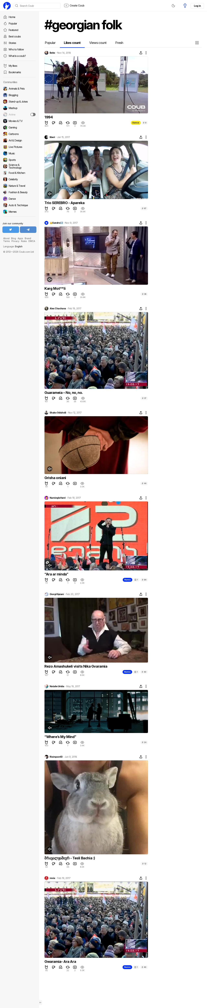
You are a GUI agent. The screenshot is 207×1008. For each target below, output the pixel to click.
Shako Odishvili (58, 413)
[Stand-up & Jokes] (19, 101)
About (6, 238)
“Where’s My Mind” (60, 737)
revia (52, 878)
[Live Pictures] (19, 147)
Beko (52, 53)
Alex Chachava (58, 308)
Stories (12, 43)
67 (144, 208)
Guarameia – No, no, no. (63, 392)
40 (144, 671)
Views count (97, 43)
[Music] (19, 153)
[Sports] (19, 160)
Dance (135, 122)
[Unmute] (49, 193)
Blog (13, 238)
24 (144, 742)
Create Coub (77, 5)
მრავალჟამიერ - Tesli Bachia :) (69, 858)
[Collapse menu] (40, 1002)
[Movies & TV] (19, 121)
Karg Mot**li (54, 288)
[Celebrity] (19, 179)
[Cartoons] (19, 134)
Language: (12, 246)
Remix (127, 579)
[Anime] (19, 114)
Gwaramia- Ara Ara (60, 961)
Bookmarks (15, 72)
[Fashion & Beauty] (19, 192)
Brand (28, 238)
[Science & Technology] (19, 166)
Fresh (119, 43)
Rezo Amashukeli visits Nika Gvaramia (75, 666)
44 (144, 483)
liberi (52, 137)
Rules (24, 241)
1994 (48, 117)
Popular (13, 23)
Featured (13, 30)
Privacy (15, 241)
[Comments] (61, 123)
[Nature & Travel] (19, 186)
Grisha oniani (55, 478)
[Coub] (7, 5)
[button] (197, 43)
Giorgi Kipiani (57, 594)
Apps (20, 238)
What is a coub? (17, 55)
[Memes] (19, 211)
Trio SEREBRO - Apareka (64, 203)
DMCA (31, 241)
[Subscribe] (33, 114)
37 (144, 398)
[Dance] (19, 198)
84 (144, 579)
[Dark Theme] (173, 5)
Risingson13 (56, 757)
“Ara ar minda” (56, 574)
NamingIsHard (57, 498)
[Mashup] (19, 108)
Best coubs (15, 36)
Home (12, 17)
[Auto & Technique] (19, 205)
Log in (197, 5)
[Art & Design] (19, 140)
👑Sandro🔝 (56, 223)
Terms (6, 241)
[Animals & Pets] (19, 88)
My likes (13, 65)
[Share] (141, 53)
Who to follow (16, 49)
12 (144, 863)
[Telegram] (28, 229)
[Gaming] (19, 127)
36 (144, 294)
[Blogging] (19, 95)
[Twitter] (10, 229)
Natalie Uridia (57, 686)
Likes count (72, 43)
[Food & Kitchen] (19, 173)
